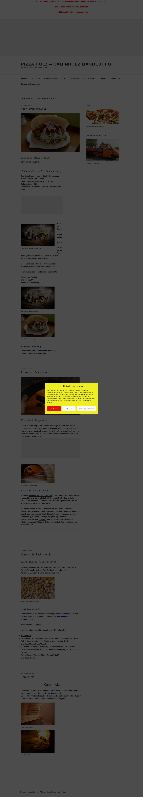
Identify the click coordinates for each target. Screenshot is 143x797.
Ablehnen (68, 409)
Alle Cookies (54, 409)
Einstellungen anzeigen (86, 409)
